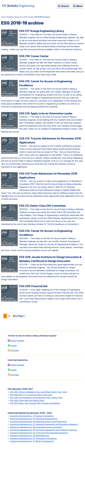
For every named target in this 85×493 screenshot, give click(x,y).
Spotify (14, 346)
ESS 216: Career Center (34, 56)
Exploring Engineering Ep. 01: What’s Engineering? (32, 441)
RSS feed (15, 350)
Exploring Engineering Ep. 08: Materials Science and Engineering (38, 421)
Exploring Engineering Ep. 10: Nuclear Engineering (31, 416)
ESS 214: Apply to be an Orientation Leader (45, 113)
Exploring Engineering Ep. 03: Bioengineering (29, 435)
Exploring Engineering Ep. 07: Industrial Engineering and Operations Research (44, 424)
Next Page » (18, 316)
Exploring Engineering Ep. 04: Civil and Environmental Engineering (39, 433)
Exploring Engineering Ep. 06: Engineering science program (36, 427)
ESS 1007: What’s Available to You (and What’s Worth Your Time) (38, 392)
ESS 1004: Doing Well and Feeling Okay (27, 400)
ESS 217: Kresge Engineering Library (41, 31)
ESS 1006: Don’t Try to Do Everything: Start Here (31, 395)
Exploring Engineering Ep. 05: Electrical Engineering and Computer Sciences (43, 430)
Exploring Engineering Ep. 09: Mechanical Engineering (33, 419)
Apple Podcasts (17, 341)
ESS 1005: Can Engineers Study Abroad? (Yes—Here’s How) (36, 398)
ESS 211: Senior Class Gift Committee (42, 205)
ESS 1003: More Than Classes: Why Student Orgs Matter (35, 403)
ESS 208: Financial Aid (33, 286)
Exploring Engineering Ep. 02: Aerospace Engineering (33, 438)
